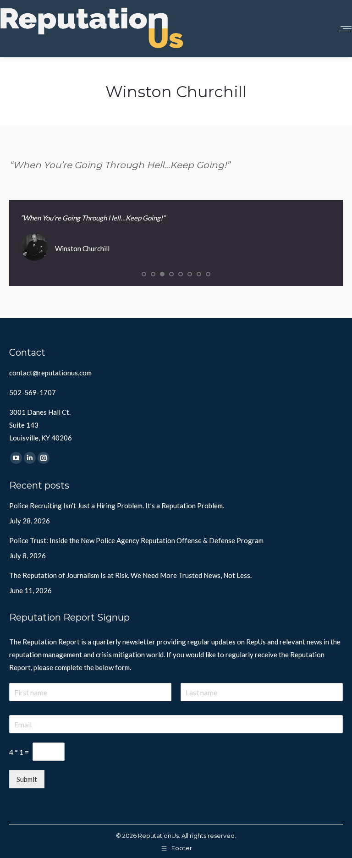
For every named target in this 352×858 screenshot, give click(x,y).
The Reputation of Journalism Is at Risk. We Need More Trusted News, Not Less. (130, 575)
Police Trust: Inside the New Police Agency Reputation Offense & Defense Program (136, 540)
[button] (144, 274)
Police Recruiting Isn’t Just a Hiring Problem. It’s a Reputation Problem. (116, 505)
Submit (26, 779)
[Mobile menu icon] (346, 28)
